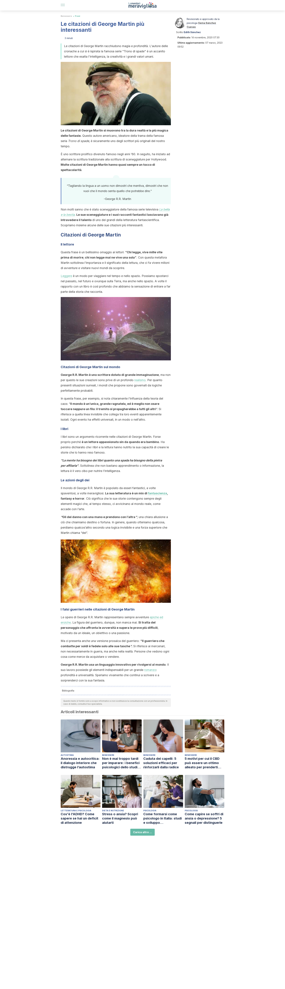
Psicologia (149, 810)
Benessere (66, 16)
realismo (140, 380)
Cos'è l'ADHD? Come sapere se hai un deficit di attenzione (79, 818)
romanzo (150, 670)
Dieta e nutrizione (113, 810)
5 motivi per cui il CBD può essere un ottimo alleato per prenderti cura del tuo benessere (203, 763)
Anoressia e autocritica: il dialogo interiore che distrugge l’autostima (80, 763)
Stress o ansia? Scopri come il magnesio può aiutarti (120, 818)
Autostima (67, 755)
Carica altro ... (142, 832)
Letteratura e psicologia (76, 810)
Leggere (66, 276)
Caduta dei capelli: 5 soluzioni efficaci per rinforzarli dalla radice (161, 763)
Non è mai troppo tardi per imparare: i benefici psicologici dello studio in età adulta (121, 763)
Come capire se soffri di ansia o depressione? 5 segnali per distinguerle (204, 818)
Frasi (77, 16)
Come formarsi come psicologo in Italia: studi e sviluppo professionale (162, 818)
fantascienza (157, 493)
